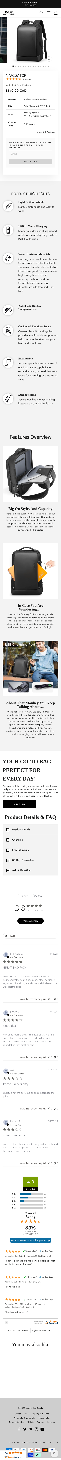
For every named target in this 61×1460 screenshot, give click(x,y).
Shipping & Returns (40, 1413)
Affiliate (30, 1422)
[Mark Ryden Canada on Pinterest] (30, 1429)
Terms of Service (16, 1422)
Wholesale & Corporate (24, 1417)
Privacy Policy (44, 1417)
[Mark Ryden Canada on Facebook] (19, 1429)
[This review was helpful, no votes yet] (49, 1057)
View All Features (46, 132)
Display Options (17, 1330)
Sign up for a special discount (31, 1442)
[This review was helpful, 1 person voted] (49, 999)
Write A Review (30, 920)
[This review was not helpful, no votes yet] (55, 999)
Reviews (51, 1422)
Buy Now (19, 804)
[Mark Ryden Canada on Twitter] (25, 1429)
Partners (40, 1422)
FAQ (26, 1413)
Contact (18, 1413)
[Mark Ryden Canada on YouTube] (42, 1429)
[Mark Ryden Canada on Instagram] (36, 1429)
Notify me (31, 161)
